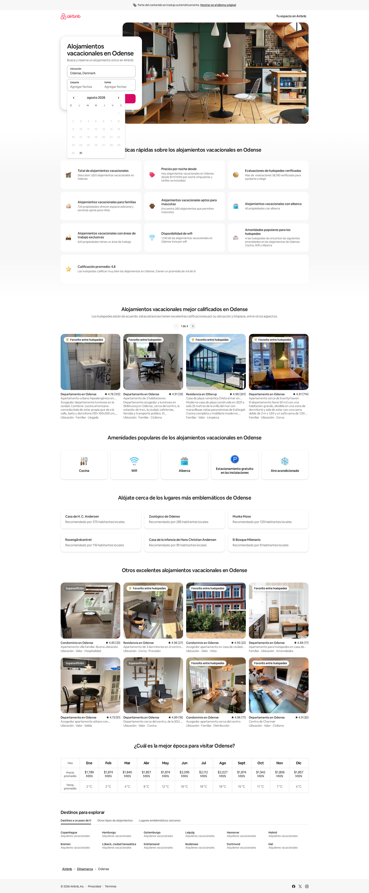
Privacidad (94, 886)
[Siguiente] (193, 326)
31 (80, 153)
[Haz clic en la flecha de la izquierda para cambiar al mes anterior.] (74, 98)
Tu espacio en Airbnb (291, 16)
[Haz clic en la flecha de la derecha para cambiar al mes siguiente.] (118, 98)
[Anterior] (176, 326)
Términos (110, 886)
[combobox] (101, 73)
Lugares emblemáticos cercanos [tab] (160, 820)
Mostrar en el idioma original (218, 5)
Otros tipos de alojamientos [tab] (115, 820)
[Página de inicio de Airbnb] (70, 16)
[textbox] (84, 86)
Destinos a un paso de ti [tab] (76, 820)
